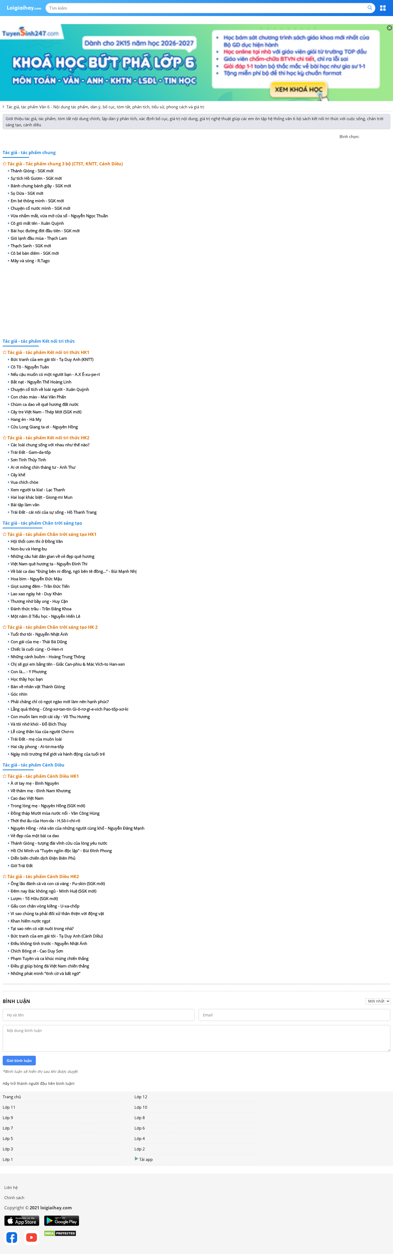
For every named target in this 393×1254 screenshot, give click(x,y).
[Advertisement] (196, 301)
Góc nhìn (19, 694)
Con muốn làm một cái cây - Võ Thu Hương (50, 716)
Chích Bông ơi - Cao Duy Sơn (37, 951)
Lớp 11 (9, 1107)
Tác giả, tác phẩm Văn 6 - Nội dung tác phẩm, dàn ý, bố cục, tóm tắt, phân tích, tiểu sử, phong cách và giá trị (105, 106)
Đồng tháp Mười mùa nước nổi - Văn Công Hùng (55, 813)
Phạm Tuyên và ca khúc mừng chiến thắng (49, 958)
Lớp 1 (8, 1159)
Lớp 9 (8, 1117)
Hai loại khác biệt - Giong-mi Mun (41, 497)
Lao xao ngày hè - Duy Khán (36, 593)
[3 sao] (376, 136)
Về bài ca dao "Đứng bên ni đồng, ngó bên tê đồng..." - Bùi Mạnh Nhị (74, 571)
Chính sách (14, 1197)
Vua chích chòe (24, 482)
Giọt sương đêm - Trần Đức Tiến (40, 586)
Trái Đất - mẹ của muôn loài (36, 739)
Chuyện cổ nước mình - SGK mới (40, 208)
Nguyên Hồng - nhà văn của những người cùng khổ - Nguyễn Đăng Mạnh (77, 828)
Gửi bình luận (19, 1060)
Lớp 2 (139, 1149)
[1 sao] (363, 136)
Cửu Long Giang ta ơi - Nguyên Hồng (44, 426)
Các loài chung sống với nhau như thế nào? (50, 444)
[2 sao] (370, 136)
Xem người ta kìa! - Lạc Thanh (38, 489)
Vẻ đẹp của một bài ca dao (35, 835)
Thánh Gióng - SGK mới (32, 170)
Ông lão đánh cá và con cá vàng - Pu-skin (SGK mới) (58, 883)
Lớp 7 (8, 1128)
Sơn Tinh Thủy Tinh (28, 459)
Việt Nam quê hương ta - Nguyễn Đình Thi (49, 563)
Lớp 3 (8, 1149)
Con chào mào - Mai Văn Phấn (38, 396)
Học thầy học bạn (27, 679)
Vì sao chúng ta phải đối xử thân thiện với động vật (57, 913)
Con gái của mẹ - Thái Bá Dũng (39, 641)
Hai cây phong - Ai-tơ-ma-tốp (37, 746)
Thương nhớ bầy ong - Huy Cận (39, 601)
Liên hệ (11, 1187)
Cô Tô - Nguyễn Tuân (30, 366)
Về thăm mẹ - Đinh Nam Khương (41, 790)
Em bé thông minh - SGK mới (37, 200)
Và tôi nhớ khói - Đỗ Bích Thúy (39, 724)
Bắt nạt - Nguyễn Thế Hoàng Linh (41, 381)
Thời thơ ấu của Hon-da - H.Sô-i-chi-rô (45, 820)
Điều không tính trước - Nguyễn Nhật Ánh (49, 943)
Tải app (146, 1159)
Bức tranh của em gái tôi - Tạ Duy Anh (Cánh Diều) (57, 936)
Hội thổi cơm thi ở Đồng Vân (37, 541)
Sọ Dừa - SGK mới (27, 193)
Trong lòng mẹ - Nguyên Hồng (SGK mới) (48, 805)
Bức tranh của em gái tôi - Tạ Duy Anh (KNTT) (52, 359)
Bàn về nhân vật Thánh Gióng (38, 686)
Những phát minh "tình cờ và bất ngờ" (45, 973)
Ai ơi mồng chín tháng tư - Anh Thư (43, 467)
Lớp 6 (139, 1128)
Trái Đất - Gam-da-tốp (31, 452)
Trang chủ (12, 1096)
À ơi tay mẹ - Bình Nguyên (35, 783)
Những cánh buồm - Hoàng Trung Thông (48, 656)
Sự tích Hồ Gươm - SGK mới (36, 178)
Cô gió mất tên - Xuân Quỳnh (37, 223)
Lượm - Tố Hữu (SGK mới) (34, 898)
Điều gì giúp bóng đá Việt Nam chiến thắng (50, 966)
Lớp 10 (140, 1107)
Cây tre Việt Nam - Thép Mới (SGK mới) (46, 411)
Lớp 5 (8, 1138)
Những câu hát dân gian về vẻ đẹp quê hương (52, 556)
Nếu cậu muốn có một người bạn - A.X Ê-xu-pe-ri (55, 374)
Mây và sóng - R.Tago (30, 260)
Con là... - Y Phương (29, 671)
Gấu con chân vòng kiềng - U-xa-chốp (45, 906)
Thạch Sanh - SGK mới (31, 245)
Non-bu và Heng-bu (29, 548)
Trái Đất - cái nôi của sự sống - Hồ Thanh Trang (54, 512)
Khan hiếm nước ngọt (30, 921)
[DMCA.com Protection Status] (60, 1237)
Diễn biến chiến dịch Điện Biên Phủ (43, 858)
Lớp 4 (139, 1138)
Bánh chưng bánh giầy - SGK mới (41, 185)
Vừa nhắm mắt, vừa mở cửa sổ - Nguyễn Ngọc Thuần (59, 215)
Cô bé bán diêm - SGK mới (35, 253)
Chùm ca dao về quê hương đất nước (45, 404)
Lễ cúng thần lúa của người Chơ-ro (42, 731)
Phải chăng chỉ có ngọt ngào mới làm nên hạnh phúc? (60, 701)
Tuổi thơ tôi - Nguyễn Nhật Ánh (39, 634)
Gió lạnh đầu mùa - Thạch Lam (39, 238)
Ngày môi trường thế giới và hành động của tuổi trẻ (58, 754)
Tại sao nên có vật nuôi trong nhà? (42, 928)
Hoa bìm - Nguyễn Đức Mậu (36, 578)
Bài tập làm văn (25, 504)
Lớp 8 (139, 1117)
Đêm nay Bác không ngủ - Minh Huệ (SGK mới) (53, 891)
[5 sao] (389, 136)
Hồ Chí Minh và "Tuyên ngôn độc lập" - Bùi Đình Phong (61, 850)
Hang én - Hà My (26, 419)
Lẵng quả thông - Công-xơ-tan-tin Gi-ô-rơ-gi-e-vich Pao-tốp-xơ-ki (69, 709)
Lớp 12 (140, 1096)
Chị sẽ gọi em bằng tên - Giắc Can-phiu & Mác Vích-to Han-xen (68, 664)
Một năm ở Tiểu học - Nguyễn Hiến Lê (45, 616)
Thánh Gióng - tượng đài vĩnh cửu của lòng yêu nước (59, 843)
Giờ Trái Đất (22, 865)
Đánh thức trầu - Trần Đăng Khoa (41, 608)
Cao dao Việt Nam (27, 798)
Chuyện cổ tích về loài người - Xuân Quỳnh (50, 389)
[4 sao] (383, 136)
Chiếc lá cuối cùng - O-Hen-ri (37, 649)
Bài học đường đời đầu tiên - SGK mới (45, 230)
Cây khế (18, 474)
